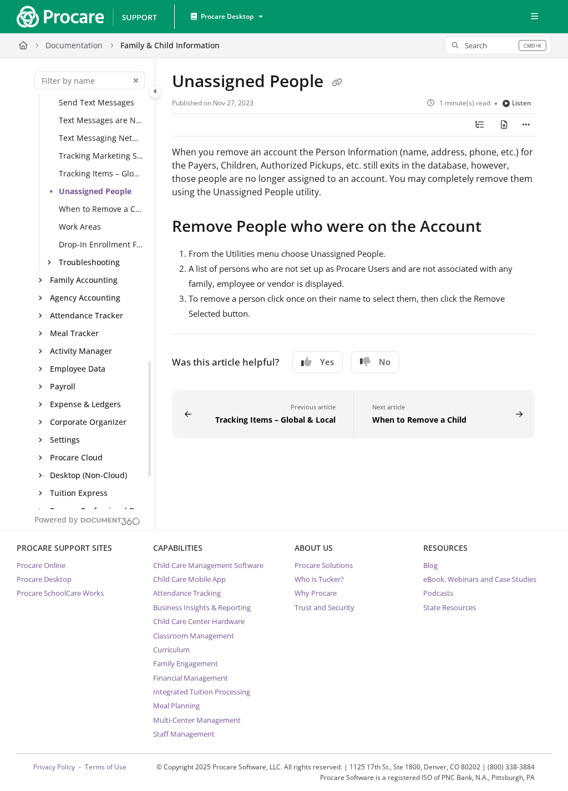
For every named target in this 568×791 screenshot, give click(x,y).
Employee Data (77, 368)
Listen (521, 103)
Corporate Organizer (88, 422)
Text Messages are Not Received (101, 120)
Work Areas (80, 226)
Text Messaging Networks (101, 138)
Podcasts (438, 593)
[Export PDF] (504, 125)
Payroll (62, 386)
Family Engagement (185, 663)
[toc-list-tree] (480, 125)
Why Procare (316, 593)
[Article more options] (526, 125)
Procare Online (41, 565)
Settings (65, 439)
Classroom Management (193, 636)
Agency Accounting (85, 297)
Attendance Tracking (187, 593)
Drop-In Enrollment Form (101, 244)
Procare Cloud (76, 457)
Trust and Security (324, 607)
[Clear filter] (136, 80)
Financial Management (190, 678)
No (384, 361)
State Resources (449, 607)
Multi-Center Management (197, 720)
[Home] (86, 16)
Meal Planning (176, 706)
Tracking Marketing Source (101, 155)
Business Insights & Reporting (202, 607)
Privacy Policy (54, 767)
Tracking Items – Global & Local (101, 173)
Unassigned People (95, 191)
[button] (498, 45)
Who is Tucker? (319, 579)
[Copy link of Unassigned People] (337, 83)
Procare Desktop (44, 579)
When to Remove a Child (101, 209)
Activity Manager (81, 351)
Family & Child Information (170, 45)
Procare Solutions (324, 565)
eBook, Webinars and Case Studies (479, 579)
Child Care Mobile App (189, 579)
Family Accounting (84, 280)
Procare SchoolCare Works (60, 593)
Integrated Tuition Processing (201, 692)
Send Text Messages (96, 102)
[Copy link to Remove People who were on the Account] (499, 228)
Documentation (74, 45)
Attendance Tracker (86, 315)
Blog (430, 565)
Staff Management (184, 734)
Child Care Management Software (208, 565)
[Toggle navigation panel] (155, 91)
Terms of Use (105, 767)
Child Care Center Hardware (199, 621)
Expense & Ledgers (85, 404)
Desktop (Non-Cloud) (88, 475)
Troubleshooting (89, 262)
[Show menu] (534, 17)
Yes (327, 361)
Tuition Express (79, 493)
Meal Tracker (74, 333)
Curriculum (171, 650)
